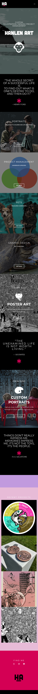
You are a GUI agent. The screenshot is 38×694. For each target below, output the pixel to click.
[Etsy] (14, 663)
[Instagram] (19, 663)
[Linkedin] (24, 663)
